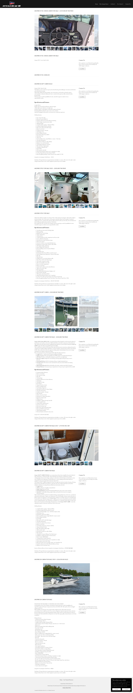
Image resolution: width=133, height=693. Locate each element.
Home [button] (61, 680)
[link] (11, 3)
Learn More (82, 68)
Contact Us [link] (128, 4)
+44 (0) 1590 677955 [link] (66, 687)
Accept (126, 689)
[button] (104, 4)
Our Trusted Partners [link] (68, 680)
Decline (116, 689)
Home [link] (96, 4)
